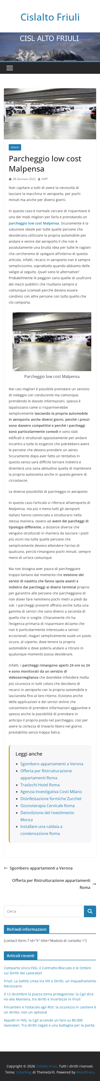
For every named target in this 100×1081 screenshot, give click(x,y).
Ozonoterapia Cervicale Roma (47, 805)
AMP (45, 179)
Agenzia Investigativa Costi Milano (51, 791)
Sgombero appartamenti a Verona (51, 763)
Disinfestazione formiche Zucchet (51, 798)
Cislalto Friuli (50, 16)
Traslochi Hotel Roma (40, 785)
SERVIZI (15, 147)
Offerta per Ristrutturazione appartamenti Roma (51, 884)
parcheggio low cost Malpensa (34, 223)
